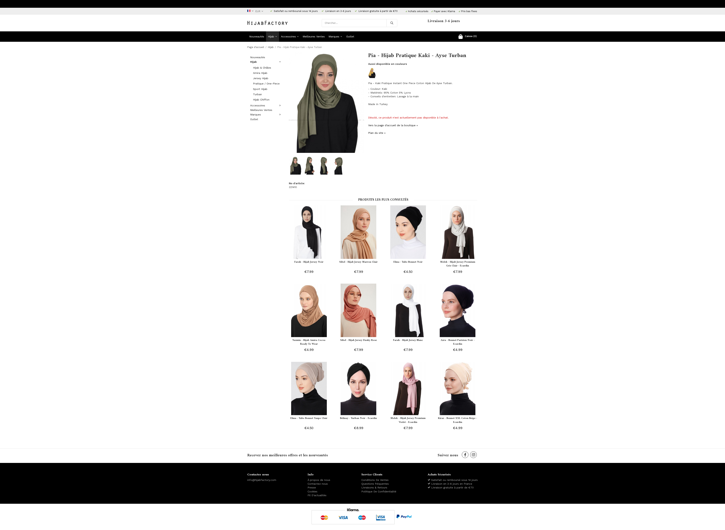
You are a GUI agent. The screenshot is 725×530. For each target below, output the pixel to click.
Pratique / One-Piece (266, 83)
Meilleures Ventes (314, 36)
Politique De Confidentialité (378, 491)
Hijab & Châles (262, 67)
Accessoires (288, 36)
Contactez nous (318, 483)
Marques (334, 36)
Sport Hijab (260, 89)
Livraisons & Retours (374, 487)
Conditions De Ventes (375, 479)
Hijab (271, 36)
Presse (312, 487)
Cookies (312, 491)
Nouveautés (256, 36)
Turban (257, 94)
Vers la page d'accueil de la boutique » (393, 125)
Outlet (350, 36)
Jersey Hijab (260, 78)
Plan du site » (377, 132)
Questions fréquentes (375, 483)
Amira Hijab (260, 72)
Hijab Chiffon (261, 99)
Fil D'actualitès (317, 495)
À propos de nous (319, 479)
